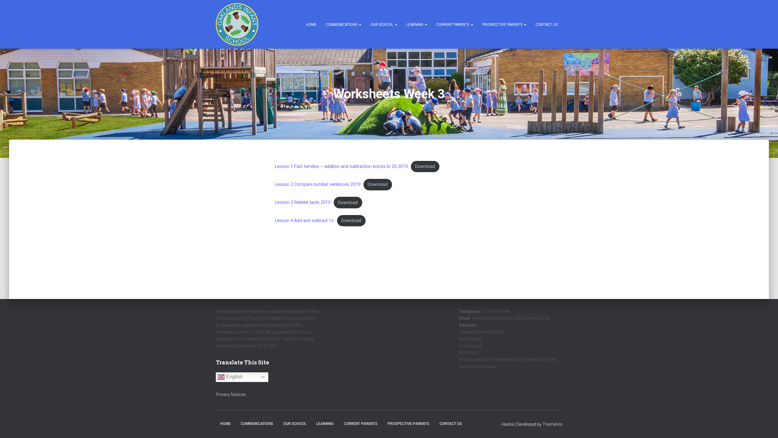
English (234, 376)
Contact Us (546, 25)
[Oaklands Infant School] (237, 24)
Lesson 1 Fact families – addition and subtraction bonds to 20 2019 (341, 166)
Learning (415, 25)
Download (425, 166)
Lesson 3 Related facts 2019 (302, 202)
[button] (359, 25)
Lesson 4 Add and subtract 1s (304, 220)
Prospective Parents (502, 25)
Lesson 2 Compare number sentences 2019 (317, 184)
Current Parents (453, 25)
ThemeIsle (552, 424)
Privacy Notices (231, 394)
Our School (382, 25)
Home (311, 25)
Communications (341, 25)
